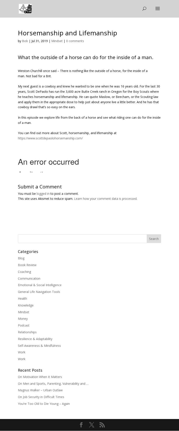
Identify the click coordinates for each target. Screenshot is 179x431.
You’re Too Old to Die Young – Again (44, 404)
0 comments (75, 41)
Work (21, 352)
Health (22, 298)
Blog (21, 258)
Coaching (24, 272)
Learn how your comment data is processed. (105, 199)
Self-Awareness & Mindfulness (39, 346)
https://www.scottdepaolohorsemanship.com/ (50, 138)
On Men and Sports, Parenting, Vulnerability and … (53, 383)
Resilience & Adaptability (35, 339)
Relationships (27, 332)
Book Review (27, 265)
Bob (25, 41)
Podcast (23, 325)
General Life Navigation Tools (39, 292)
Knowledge (26, 305)
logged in (43, 194)
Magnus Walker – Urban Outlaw (40, 390)
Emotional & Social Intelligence (40, 285)
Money (23, 318)
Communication (29, 278)
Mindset (57, 41)
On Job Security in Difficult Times (41, 397)
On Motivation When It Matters (40, 377)
